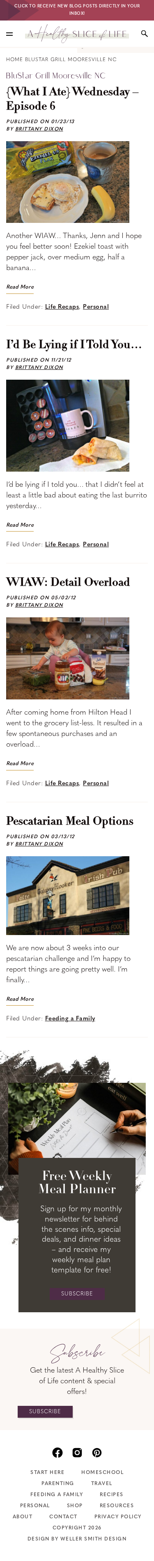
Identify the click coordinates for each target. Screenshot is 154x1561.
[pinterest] (97, 1452)
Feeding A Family (56, 1494)
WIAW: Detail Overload (68, 583)
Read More (20, 287)
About (23, 1517)
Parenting (57, 1483)
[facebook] (57, 1452)
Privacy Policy (118, 1517)
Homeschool (102, 1472)
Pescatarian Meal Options (69, 821)
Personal (96, 307)
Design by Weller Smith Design (77, 1539)
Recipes (112, 1494)
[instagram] (77, 1452)
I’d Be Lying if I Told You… (74, 345)
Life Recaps (62, 307)
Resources (117, 1506)
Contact (63, 1517)
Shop (75, 1506)
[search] (144, 33)
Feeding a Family (70, 1019)
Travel (102, 1483)
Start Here (47, 1472)
